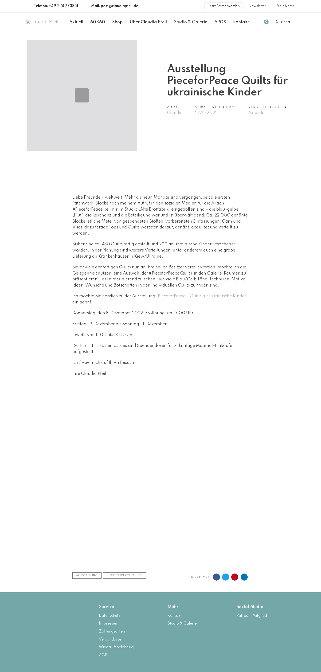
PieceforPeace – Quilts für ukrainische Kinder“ (203, 296)
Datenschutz (109, 616)
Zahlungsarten (112, 631)
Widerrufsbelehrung (116, 647)
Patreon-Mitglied (251, 616)
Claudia (175, 113)
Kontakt (175, 616)
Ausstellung (87, 575)
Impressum (108, 623)
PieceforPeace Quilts (125, 575)
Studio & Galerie (182, 623)
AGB (103, 655)
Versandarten (111, 639)
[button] (284, 22)
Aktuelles (257, 113)
